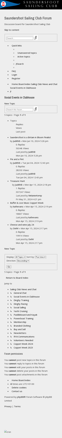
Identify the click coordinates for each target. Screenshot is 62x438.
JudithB (16, 141)
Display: (10, 256)
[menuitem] (26, 52)
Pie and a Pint (17, 159)
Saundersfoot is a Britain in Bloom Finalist (30, 137)
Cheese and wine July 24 (22, 224)
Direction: (11, 260)
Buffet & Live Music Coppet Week (26, 202)
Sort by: (31, 256)
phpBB (20, 396)
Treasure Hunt (17, 181)
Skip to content (11, 29)
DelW (15, 228)
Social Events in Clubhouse (19, 97)
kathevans (18, 206)
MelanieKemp (35, 195)
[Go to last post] (36, 151)
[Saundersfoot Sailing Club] (31, 7)
